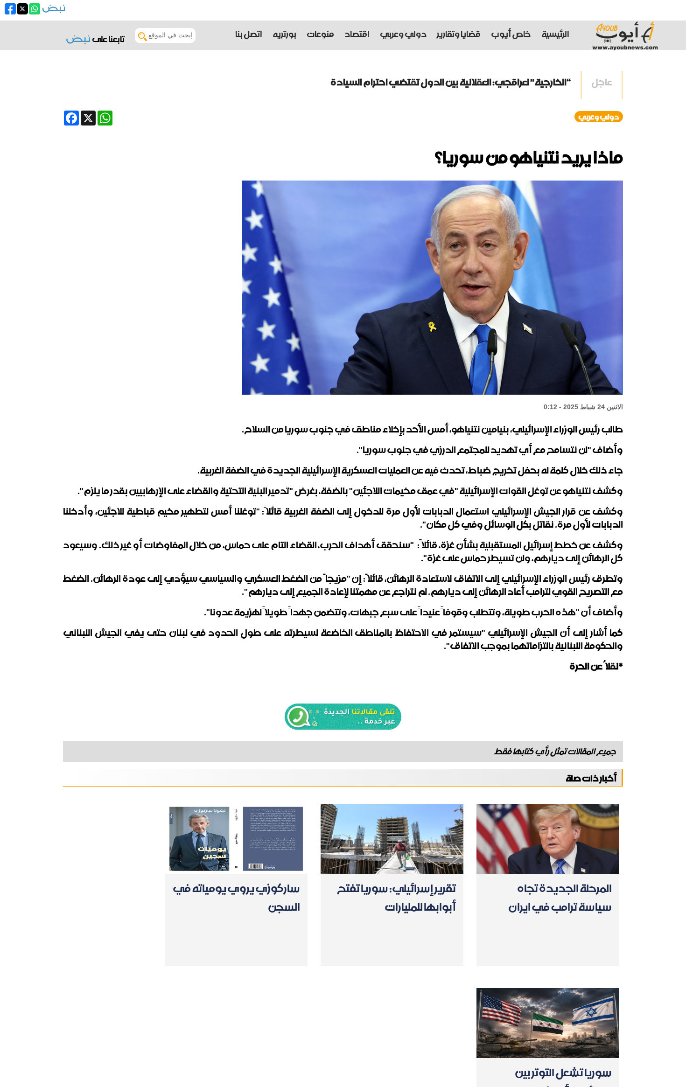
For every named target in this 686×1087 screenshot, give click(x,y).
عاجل (601, 82)
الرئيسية (555, 34)
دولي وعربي (598, 116)
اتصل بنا (248, 34)
